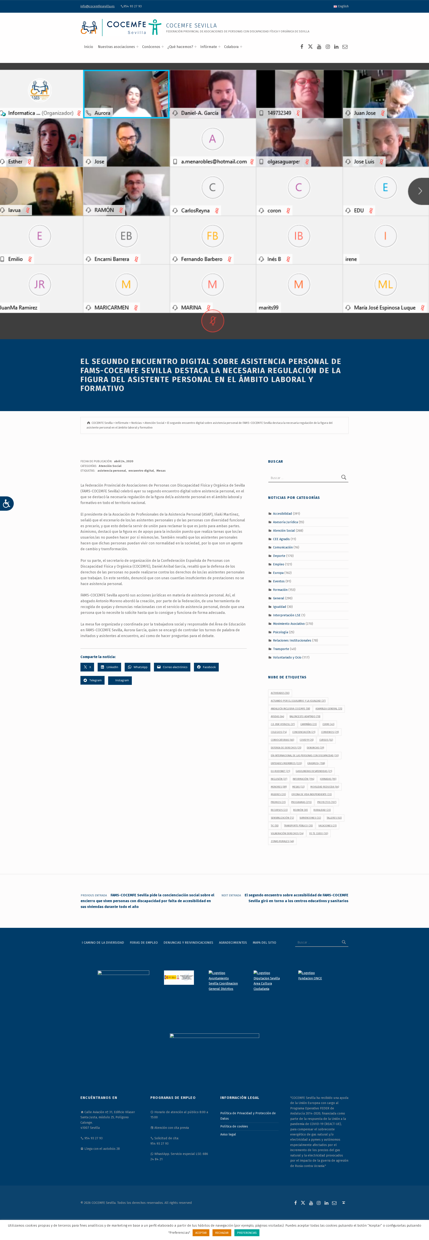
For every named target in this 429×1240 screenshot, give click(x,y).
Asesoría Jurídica (285, 522)
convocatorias (282, 739)
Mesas (161, 470)
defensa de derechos (286, 747)
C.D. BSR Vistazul (283, 724)
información (303, 779)
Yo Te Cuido (318, 833)
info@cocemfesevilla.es (97, 6)
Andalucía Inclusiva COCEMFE (290, 708)
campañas (308, 724)
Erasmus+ (316, 763)
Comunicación (283, 547)
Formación (280, 590)
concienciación (303, 732)
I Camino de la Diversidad (103, 942)
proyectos (326, 802)
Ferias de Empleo (144, 942)
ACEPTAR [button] (201, 1232)
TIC (274, 825)
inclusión (279, 779)
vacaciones (327, 825)
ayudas (277, 716)
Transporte (281, 649)
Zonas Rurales (282, 841)
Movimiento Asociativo (289, 623)
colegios (279, 732)
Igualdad (279, 607)
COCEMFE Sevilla (191, 25)
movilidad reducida (324, 786)
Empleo (278, 564)
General (278, 598)
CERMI (328, 724)
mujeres (278, 794)
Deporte (279, 556)
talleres (334, 817)
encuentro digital (141, 470)
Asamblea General (328, 708)
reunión (300, 810)
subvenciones (310, 817)
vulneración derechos (287, 833)
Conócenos (151, 47)
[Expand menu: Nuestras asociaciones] (137, 47)
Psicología (280, 632)
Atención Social (110, 466)
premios (278, 802)
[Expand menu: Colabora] (241, 47)
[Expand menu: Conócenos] (163, 47)
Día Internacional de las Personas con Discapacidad (305, 755)
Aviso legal (228, 1134)
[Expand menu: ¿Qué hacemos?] (195, 47)
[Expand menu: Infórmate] (219, 47)
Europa (278, 573)
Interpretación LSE (287, 615)
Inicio (88, 47)
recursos (279, 810)
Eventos (279, 581)
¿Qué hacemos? (180, 47)
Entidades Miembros (286, 763)
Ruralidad (322, 810)
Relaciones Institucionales (292, 640)
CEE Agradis (281, 539)
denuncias (315, 747)
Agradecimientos (233, 942)
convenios (330, 732)
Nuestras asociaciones (116, 47)
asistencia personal (111, 470)
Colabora (231, 47)
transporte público (298, 825)
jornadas (328, 779)
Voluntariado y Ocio (287, 657)
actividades (280, 693)
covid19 (306, 739)
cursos (326, 739)
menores (279, 786)
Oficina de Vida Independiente (311, 794)
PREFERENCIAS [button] (247, 1232)
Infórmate (208, 47)
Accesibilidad (282, 514)
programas (301, 802)
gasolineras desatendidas (314, 771)
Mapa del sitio (264, 942)
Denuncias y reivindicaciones (188, 942)
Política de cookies (234, 1126)
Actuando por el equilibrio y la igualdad (298, 700)
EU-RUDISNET (280, 771)
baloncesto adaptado (305, 716)
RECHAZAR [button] (222, 1232)
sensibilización (282, 817)
